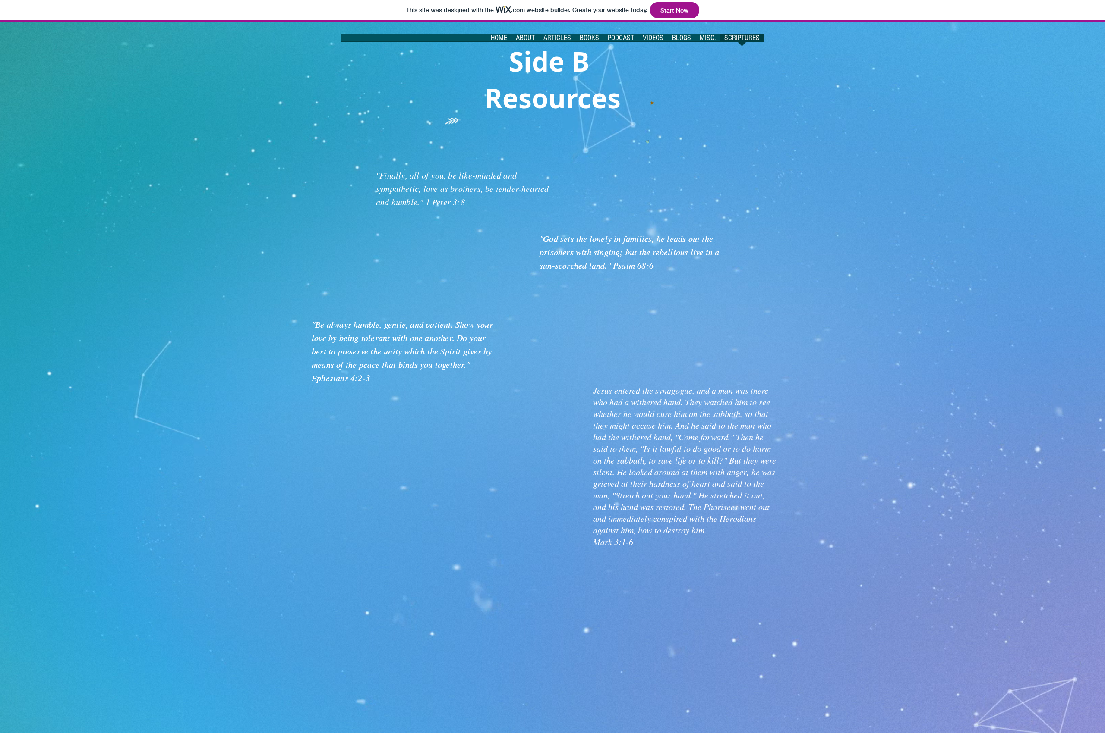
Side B (553, 61)
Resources (553, 98)
